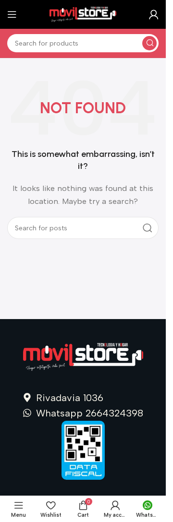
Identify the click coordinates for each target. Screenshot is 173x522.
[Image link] (83, 356)
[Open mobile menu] (12, 14)
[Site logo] (83, 14)
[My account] (153, 14)
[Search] (149, 43)
